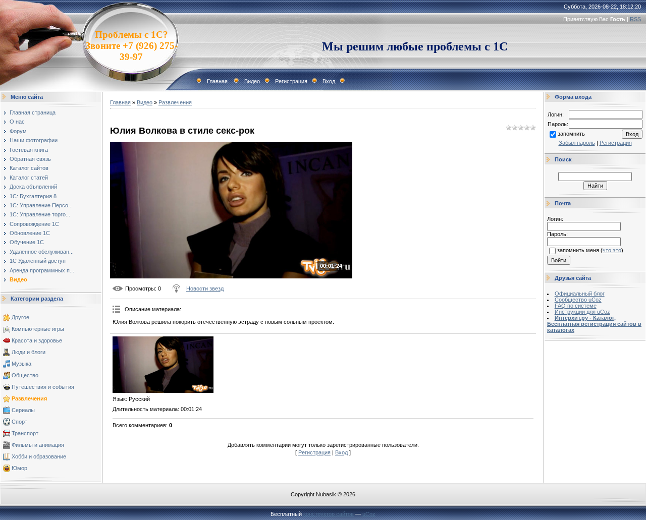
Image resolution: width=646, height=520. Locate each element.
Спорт (19, 422)
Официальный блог (580, 294)
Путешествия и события (43, 387)
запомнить (571, 134)
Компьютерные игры (38, 329)
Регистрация (291, 81)
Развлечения (29, 398)
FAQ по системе (576, 306)
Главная (217, 81)
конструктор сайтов (328, 514)
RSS (635, 19)
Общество (25, 375)
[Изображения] (163, 364)
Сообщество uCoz (578, 300)
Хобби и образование (39, 456)
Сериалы (23, 410)
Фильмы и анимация (38, 445)
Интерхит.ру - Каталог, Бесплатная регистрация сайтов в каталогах (594, 324)
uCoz (368, 514)
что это (612, 250)
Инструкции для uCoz (582, 312)
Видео (252, 81)
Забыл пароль (577, 143)
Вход (328, 81)
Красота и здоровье (37, 340)
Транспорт (25, 433)
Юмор (19, 468)
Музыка (21, 364)
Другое (20, 317)
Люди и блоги (28, 352)
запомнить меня (578, 250)
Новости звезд (205, 288)
